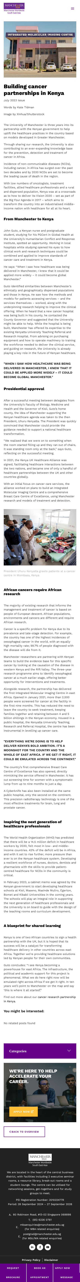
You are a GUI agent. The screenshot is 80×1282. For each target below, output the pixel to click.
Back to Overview (25, 1131)
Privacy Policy (31, 1259)
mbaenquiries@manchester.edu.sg (42, 1224)
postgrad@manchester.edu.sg (42, 1233)
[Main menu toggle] (72, 8)
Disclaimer (51, 1259)
